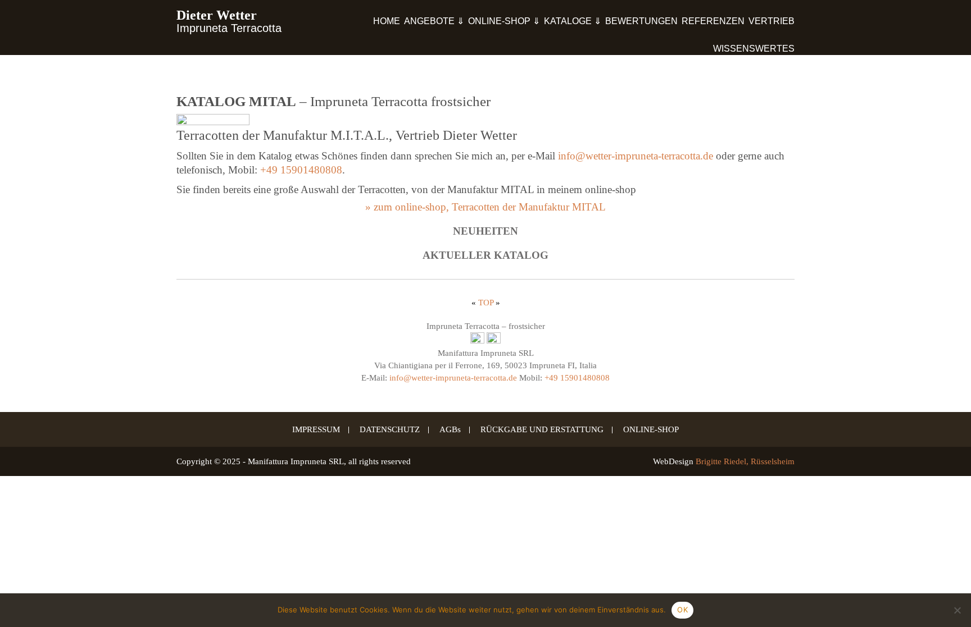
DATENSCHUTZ (390, 430)
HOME (386, 21)
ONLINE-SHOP (651, 430)
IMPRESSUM (316, 430)
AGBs (450, 430)
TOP (485, 302)
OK (682, 609)
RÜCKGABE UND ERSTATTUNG (542, 430)
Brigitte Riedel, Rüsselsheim (745, 461)
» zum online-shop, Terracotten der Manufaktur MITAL (485, 207)
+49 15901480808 (301, 170)
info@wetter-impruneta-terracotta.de (635, 156)
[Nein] (957, 610)
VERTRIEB (771, 21)
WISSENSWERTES (754, 48)
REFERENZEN (713, 21)
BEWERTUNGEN (641, 21)
